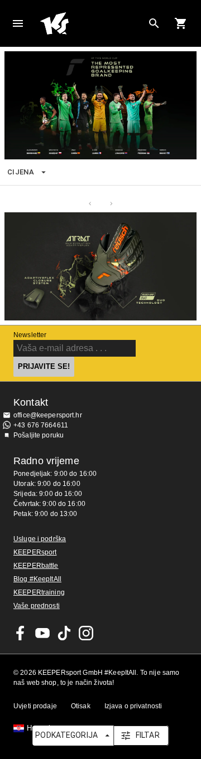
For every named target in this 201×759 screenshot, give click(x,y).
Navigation (17, 23)
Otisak (80, 706)
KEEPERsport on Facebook (20, 633)
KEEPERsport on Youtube (42, 633)
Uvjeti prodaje (35, 706)
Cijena (20, 172)
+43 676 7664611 (40, 425)
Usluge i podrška (39, 539)
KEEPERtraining (39, 592)
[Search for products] (154, 23)
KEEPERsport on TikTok (64, 633)
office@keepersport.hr (47, 415)
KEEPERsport (34, 552)
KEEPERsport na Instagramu (86, 633)
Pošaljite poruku (38, 435)
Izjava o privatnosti (133, 706)
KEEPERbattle (36, 566)
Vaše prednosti (36, 606)
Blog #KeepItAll (37, 579)
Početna (91, 23)
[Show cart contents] (181, 23)
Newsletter (29, 335)
